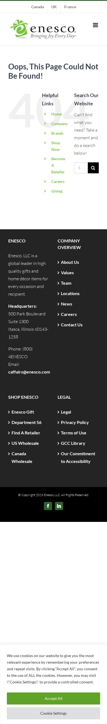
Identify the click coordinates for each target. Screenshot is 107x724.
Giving (56, 191)
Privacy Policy (75, 422)
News (66, 303)
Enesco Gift (23, 411)
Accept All (54, 698)
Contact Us (72, 324)
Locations (70, 293)
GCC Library (73, 443)
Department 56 (26, 422)
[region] (53, 684)
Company (59, 123)
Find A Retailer (26, 432)
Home (56, 114)
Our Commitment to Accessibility (78, 457)
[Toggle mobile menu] (96, 25)
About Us (70, 262)
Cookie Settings (53, 713)
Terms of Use (73, 432)
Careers (57, 181)
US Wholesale (25, 443)
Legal (66, 411)
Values (67, 272)
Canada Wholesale (22, 457)
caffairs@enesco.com (29, 371)
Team (66, 282)
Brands (57, 133)
